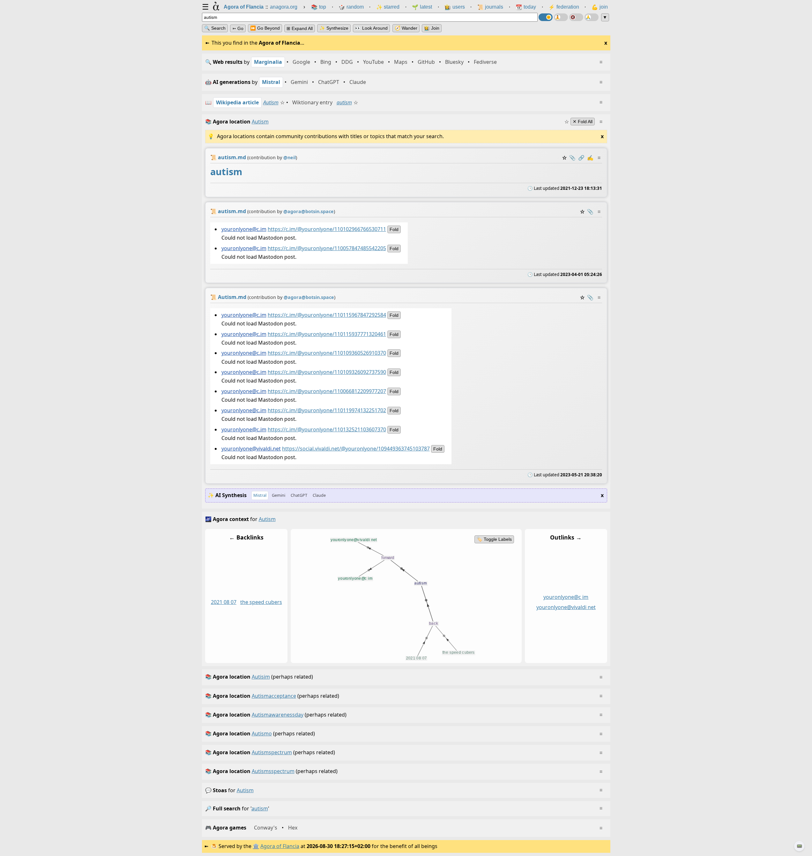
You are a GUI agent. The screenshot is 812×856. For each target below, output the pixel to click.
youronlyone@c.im (243, 228)
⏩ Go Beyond (265, 28)
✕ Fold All (582, 121)
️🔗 (581, 157)
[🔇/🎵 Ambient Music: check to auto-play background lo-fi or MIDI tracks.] (576, 17)
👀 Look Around (371, 28)
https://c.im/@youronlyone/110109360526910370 (326, 353)
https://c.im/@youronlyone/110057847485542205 (326, 247)
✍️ (590, 157)
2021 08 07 (223, 602)
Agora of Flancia (279, 846)
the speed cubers (261, 602)
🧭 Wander (406, 28)
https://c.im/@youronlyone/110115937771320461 (326, 334)
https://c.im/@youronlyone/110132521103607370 (326, 429)
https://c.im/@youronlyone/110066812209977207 (326, 391)
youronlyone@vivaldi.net (250, 448)
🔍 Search (215, 28)
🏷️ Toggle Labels (493, 539)
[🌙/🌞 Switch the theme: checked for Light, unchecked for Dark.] (546, 17)
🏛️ (256, 846)
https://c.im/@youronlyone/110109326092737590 (326, 372)
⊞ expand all (300, 28)
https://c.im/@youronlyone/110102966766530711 (326, 228)
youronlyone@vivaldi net (565, 607)
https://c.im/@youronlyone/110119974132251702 (326, 410)
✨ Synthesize (333, 28)
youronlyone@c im (565, 597)
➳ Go (237, 28)
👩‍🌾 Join (431, 28)
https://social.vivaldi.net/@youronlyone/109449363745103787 (355, 448)
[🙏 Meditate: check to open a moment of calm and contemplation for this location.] (592, 17)
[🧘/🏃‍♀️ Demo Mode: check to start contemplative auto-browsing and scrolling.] (561, 17)
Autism (271, 102)
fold (393, 229)
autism (344, 102)
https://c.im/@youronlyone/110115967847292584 (326, 314)
